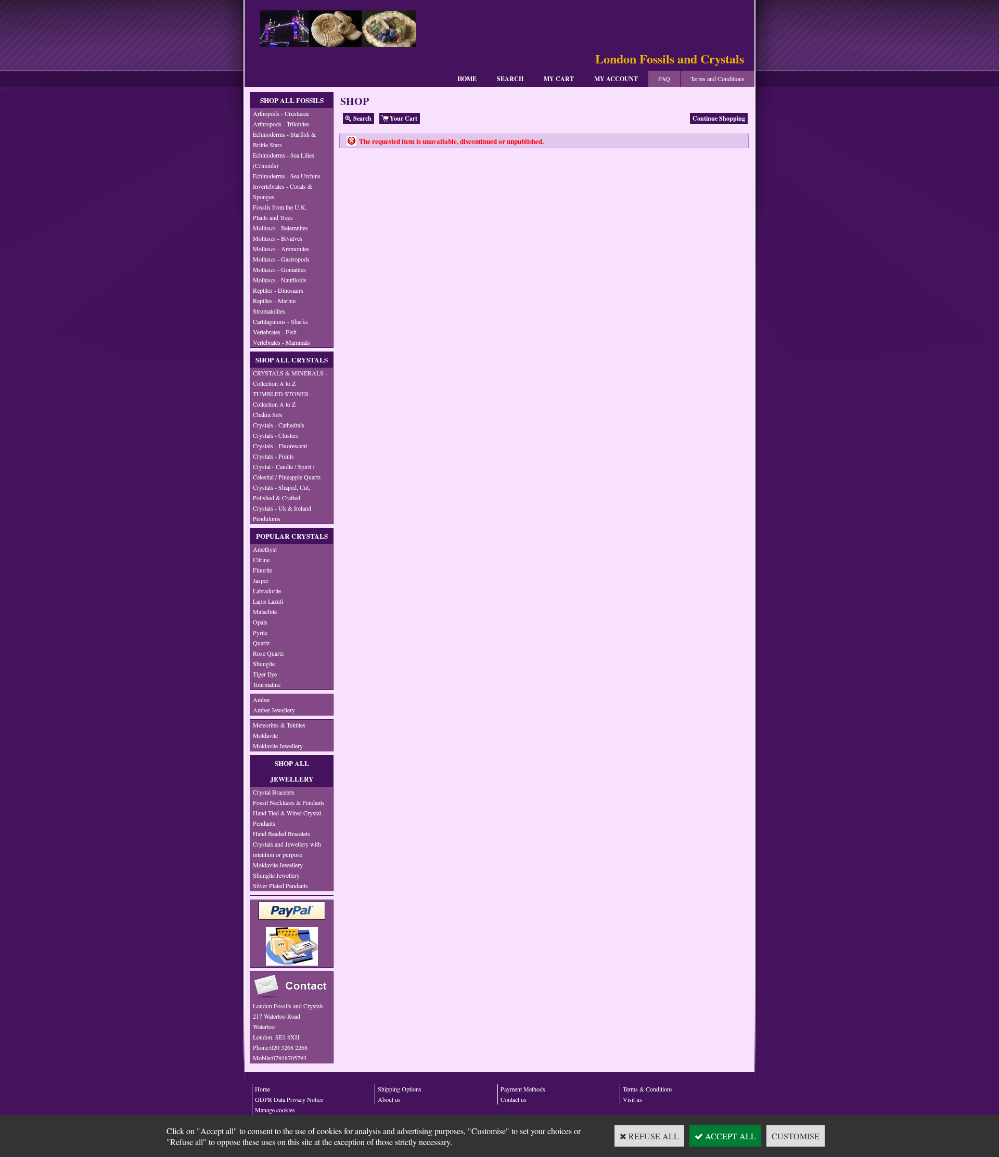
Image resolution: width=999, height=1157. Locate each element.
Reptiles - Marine (274, 300)
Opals (260, 622)
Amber (261, 699)
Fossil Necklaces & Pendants (289, 802)
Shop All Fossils (292, 100)
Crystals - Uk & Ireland (282, 508)
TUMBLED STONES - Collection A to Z (282, 398)
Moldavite (265, 735)
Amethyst (265, 549)
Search (510, 78)
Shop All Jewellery (292, 771)
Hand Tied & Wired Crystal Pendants (287, 818)
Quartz (261, 643)
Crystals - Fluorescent (280, 445)
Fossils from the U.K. (280, 207)
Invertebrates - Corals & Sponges (282, 191)
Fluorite (262, 570)
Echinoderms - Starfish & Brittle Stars (284, 139)
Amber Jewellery (274, 710)
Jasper (260, 580)
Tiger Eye (265, 674)
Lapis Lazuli (268, 601)
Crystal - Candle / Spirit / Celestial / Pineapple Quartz (287, 471)
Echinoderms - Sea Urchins (287, 176)
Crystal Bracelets (273, 792)
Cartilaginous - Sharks (280, 321)
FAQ (664, 78)
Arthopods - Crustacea (281, 113)
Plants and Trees (273, 217)
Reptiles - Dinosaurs (278, 290)
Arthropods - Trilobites (281, 124)
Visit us (632, 1099)
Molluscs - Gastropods (281, 259)
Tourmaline (266, 684)
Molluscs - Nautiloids (279, 280)
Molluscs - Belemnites (280, 228)
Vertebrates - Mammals (281, 342)
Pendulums (266, 518)
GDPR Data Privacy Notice (289, 1099)
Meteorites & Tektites (279, 725)
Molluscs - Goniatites (279, 269)
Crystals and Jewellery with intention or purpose (287, 849)
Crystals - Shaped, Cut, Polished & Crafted (281, 492)
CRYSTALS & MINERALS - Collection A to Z (290, 378)
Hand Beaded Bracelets (281, 833)
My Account (616, 78)
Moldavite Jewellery (278, 746)
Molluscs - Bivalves (277, 238)
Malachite (265, 611)
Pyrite (260, 632)
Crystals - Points (273, 456)
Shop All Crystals (291, 360)
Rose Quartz (268, 653)
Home (467, 78)
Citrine (261, 559)
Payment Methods (523, 1089)
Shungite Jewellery (276, 875)
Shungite (264, 663)
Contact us (514, 1099)
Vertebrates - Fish (275, 332)
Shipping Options (399, 1089)
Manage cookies (275, 1110)
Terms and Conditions (717, 78)
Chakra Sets (268, 414)
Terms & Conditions (648, 1089)
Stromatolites (269, 311)
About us (389, 1099)
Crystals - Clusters (276, 435)
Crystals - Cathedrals (278, 425)
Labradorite (267, 591)
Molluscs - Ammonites (281, 248)
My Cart (559, 78)
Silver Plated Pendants (280, 885)
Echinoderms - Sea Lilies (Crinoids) (283, 160)
